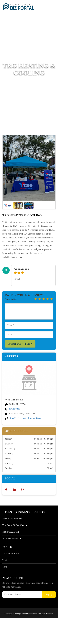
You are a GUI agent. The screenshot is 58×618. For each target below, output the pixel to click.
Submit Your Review (20, 344)
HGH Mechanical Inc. (12, 538)
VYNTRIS (7, 547)
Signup (49, 594)
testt (4, 560)
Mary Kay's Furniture (12, 518)
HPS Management (10, 532)
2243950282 (14, 409)
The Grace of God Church (14, 525)
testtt (4, 567)
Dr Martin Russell (10, 553)
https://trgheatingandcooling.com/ (25, 418)
